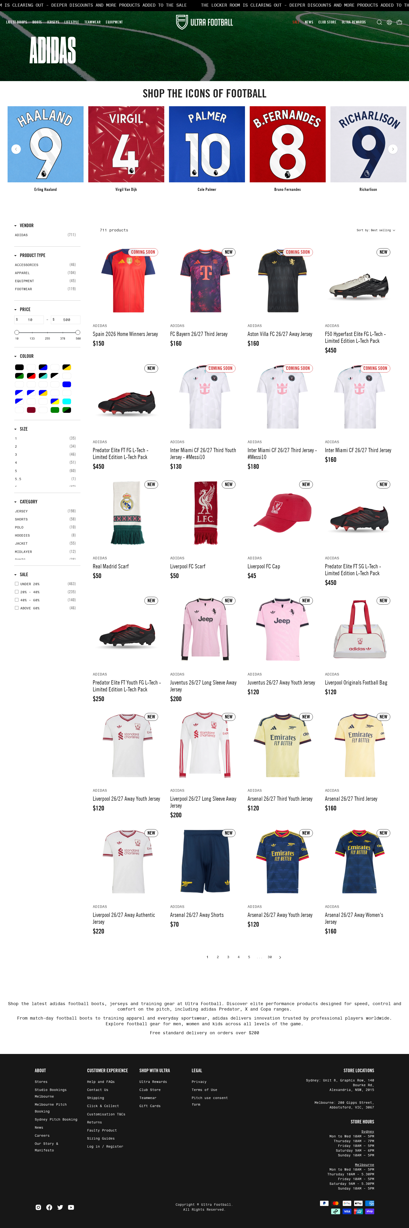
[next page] (280, 957)
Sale (23, 574)
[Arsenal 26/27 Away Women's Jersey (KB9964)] (360, 861)
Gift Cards (150, 1106)
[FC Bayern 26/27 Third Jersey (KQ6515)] (205, 280)
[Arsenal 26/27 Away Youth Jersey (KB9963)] (282, 861)
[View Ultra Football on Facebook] (49, 1207)
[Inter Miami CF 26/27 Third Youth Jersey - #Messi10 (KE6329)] (205, 397)
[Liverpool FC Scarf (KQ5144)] (205, 513)
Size (23, 429)
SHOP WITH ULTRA (154, 1070)
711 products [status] (114, 230)
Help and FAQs (101, 1082)
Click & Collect (103, 1106)
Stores (41, 1082)
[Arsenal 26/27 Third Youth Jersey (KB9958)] (282, 745)
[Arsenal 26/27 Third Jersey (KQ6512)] (360, 745)
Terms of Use (204, 1090)
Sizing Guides (101, 1138)
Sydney (367, 1131)
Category (28, 502)
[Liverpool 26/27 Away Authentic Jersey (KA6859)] (127, 861)
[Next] (393, 149)
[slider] (16, 332)
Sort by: (374, 230)
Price (25, 309)
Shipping (95, 1098)
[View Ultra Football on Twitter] (60, 1207)
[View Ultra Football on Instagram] (38, 1207)
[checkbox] (46, 235)
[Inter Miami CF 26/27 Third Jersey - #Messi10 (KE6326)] (282, 397)
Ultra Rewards (153, 1082)
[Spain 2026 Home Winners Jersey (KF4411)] (127, 280)
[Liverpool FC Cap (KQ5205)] (282, 513)
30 (270, 957)
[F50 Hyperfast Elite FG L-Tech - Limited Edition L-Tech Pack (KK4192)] (360, 280)
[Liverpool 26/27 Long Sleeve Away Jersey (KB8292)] (205, 745)
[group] (204, 149)
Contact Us (97, 1090)
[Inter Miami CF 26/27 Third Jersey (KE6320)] (360, 397)
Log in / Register (105, 1146)
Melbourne (364, 1165)
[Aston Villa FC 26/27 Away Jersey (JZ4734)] (282, 280)
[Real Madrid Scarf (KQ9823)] (127, 513)
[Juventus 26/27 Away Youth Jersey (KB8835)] (282, 629)
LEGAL (197, 1070)
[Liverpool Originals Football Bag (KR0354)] (360, 629)
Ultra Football (216, 1204)
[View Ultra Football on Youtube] (71, 1207)
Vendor (26, 225)
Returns (94, 1122)
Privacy (199, 1082)
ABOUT (40, 1070)
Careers (42, 1135)
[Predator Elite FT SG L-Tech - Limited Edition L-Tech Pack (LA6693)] (360, 513)
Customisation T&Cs (106, 1114)
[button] (379, 22)
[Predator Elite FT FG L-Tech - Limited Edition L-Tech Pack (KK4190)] (127, 397)
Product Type (32, 255)
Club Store (150, 1090)
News (39, 1127)
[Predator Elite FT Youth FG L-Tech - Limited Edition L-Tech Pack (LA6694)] (127, 629)
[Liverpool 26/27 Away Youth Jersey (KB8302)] (127, 745)
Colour (26, 356)
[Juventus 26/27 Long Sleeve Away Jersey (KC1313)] (205, 629)
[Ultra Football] (204, 22)
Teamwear (147, 1098)
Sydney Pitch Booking (56, 1119)
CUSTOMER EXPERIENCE (107, 1070)
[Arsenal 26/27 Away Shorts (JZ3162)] (205, 861)
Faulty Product (102, 1130)
